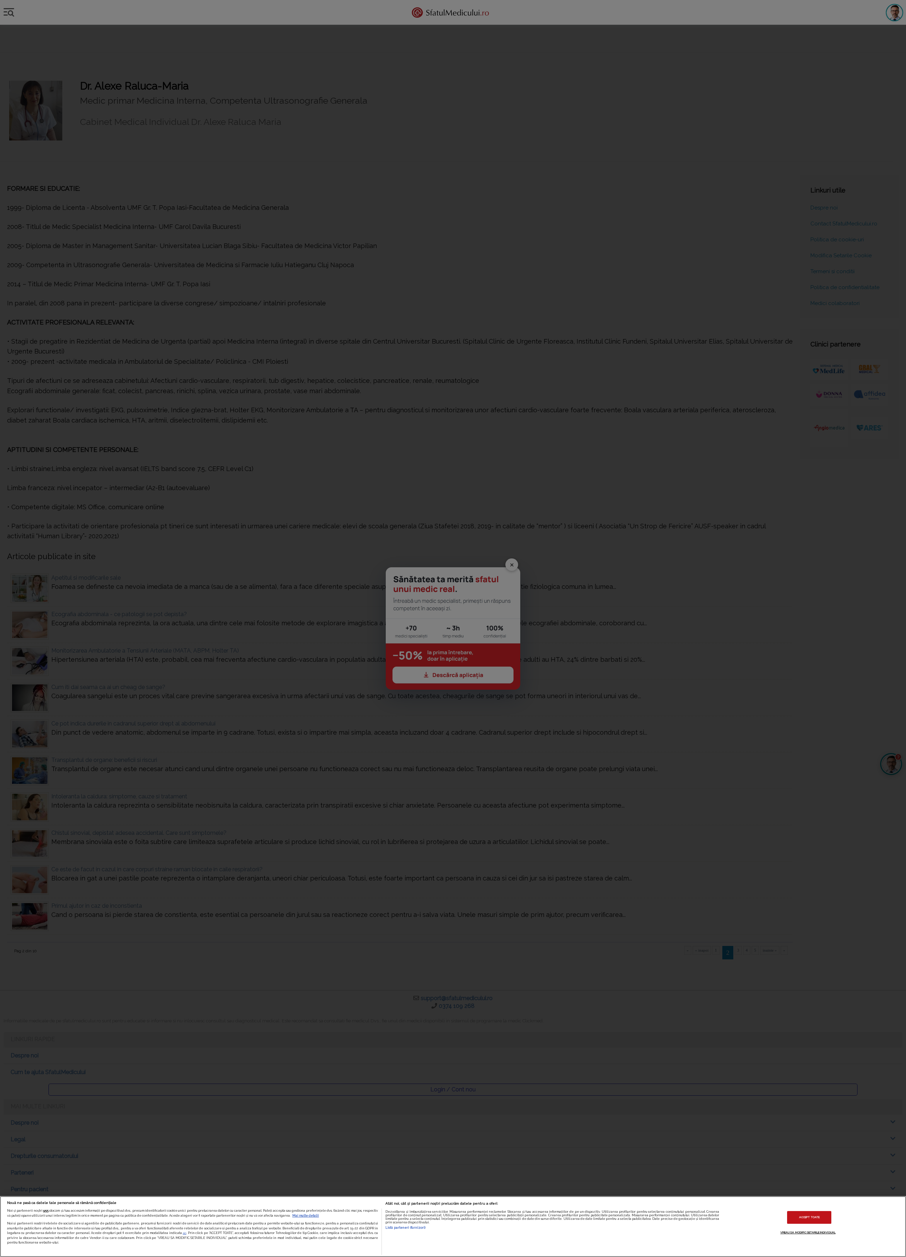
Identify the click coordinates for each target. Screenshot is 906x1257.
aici (184, 1233)
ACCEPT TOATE (809, 1217)
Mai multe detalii (305, 1215)
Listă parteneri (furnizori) (405, 1227)
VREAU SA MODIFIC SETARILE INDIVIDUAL (808, 1232)
